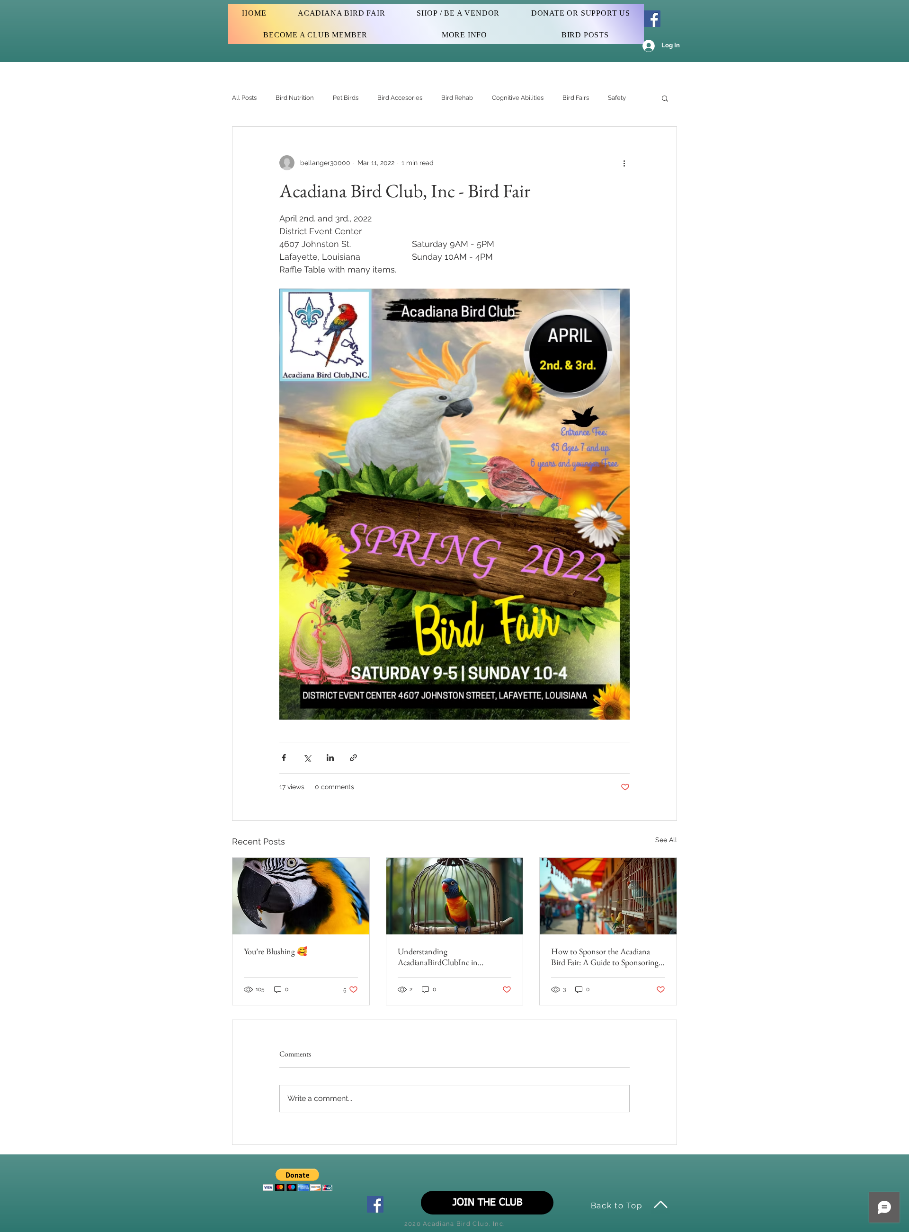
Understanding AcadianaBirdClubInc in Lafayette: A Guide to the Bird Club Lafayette (447, 957)
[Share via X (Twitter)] (307, 757)
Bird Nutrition (295, 97)
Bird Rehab (457, 97)
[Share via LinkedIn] (330, 757)
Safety (617, 97)
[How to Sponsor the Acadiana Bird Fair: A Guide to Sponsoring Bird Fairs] (608, 896)
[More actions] (624, 162)
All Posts (244, 97)
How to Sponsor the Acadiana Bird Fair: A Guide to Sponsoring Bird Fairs (605, 957)
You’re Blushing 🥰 (275, 951)
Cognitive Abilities (518, 97)
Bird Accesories (399, 97)
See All (666, 840)
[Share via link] (353, 757)
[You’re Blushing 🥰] (300, 896)
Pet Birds (345, 97)
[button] (664, 98)
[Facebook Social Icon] (652, 18)
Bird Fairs (575, 97)
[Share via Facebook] (283, 757)
